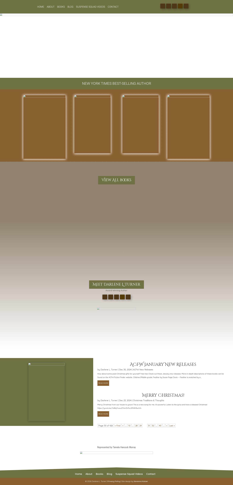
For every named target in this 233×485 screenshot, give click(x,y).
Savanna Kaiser (141, 481)
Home (40, 7)
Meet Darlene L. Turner (116, 284)
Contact (113, 7)
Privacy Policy (114, 481)
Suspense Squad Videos (90, 7)
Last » (172, 425)
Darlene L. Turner (109, 369)
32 (153, 425)
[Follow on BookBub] (186, 6)
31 (149, 425)
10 (129, 425)
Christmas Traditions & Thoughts (148, 400)
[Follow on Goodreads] (180, 6)
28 (136, 425)
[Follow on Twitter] (168, 6)
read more (103, 383)
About (50, 7)
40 (160, 425)
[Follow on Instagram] (174, 6)
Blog (70, 7)
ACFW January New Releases (163, 364)
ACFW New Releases (143, 369)
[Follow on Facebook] (162, 6)
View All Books (116, 180)
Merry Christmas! (163, 395)
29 (140, 425)
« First (118, 425)
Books (61, 7)
